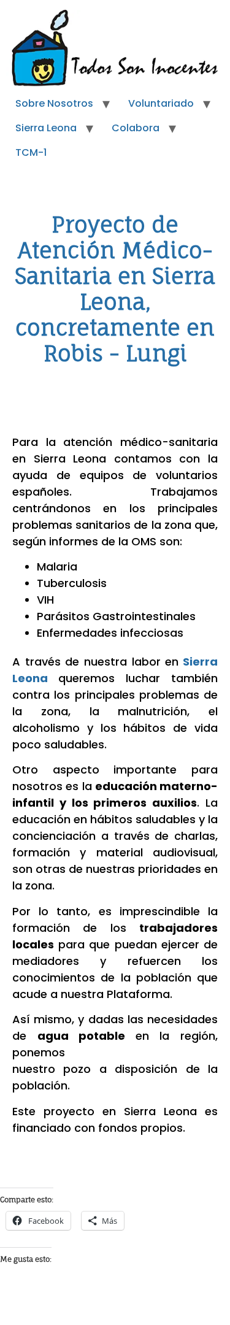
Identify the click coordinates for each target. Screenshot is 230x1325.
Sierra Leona (46, 128)
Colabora (135, 128)
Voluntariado (161, 103)
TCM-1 (31, 152)
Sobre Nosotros (54, 103)
